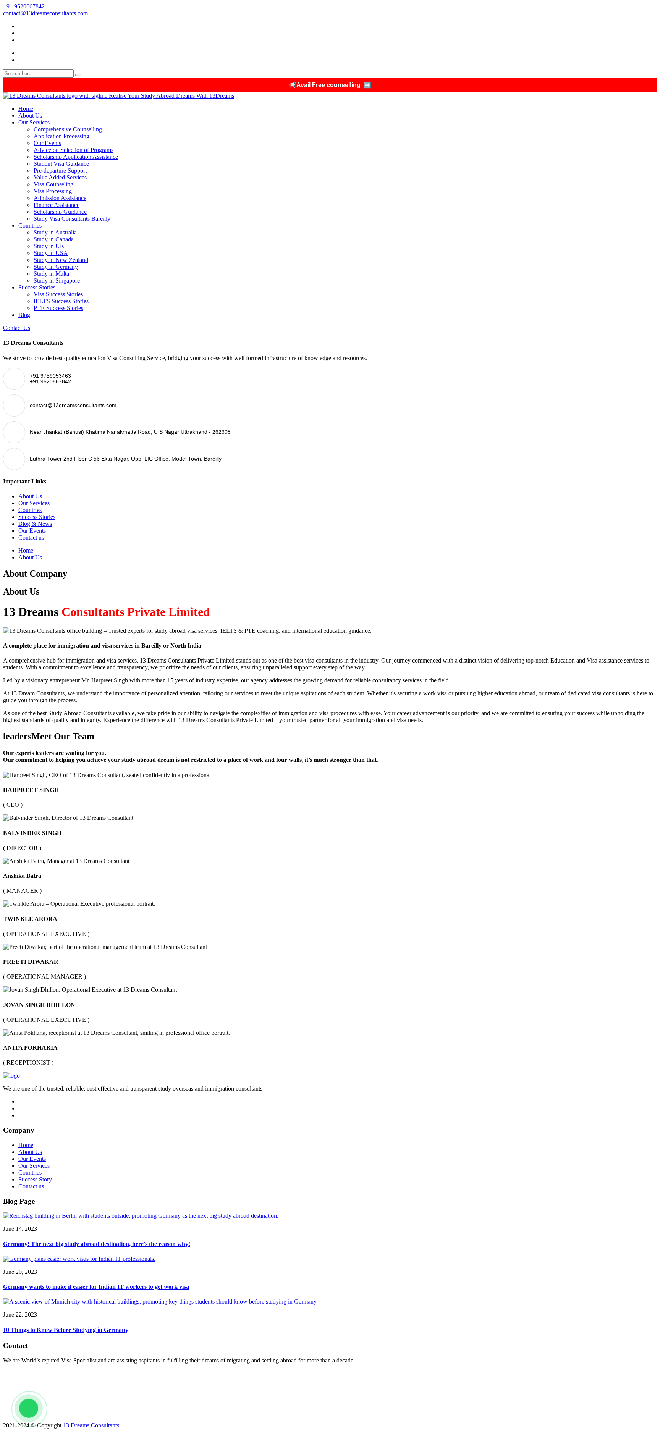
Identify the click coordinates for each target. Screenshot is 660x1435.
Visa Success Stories (58, 294)
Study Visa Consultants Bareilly (72, 218)
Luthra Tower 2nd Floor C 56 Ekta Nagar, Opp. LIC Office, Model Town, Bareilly (105, 1412)
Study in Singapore (57, 280)
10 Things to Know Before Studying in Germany (65, 1330)
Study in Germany (56, 266)
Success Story (35, 1179)
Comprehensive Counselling (68, 129)
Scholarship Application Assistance (76, 157)
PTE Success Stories (58, 308)
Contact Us (16, 328)
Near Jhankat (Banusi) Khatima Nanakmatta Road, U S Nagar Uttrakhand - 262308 (106, 1401)
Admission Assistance (60, 198)
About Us (30, 115)
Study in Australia (55, 232)
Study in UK (49, 246)
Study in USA (51, 253)
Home (25, 108)
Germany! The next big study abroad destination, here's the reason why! (96, 1244)
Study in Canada (54, 239)
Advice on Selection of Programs (73, 150)
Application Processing (61, 136)
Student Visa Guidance (61, 163)
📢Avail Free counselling (330, 85)
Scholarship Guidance (60, 211)
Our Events (47, 143)
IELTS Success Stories (61, 301)
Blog (24, 315)
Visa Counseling (53, 184)
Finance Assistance (56, 205)
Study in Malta (51, 273)
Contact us (31, 537)
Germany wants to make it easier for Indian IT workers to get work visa (96, 1286)
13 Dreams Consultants (91, 1425)
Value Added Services (60, 177)
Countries (30, 225)
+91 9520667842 (24, 6)
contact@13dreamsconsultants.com (45, 13)
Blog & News (35, 523)
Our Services (34, 122)
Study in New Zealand (61, 260)
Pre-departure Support (60, 170)
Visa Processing (53, 191)
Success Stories (36, 287)
